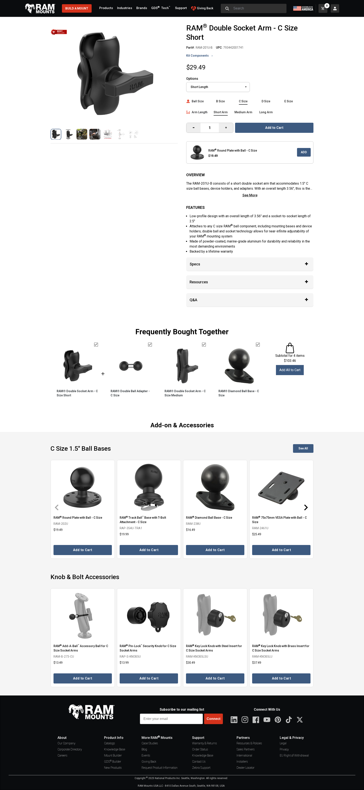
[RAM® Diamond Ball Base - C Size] (215, 487)
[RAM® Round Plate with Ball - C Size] (83, 487)
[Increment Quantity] (193, 128)
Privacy (284, 749)
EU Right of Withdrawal (294, 755)
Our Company (66, 743)
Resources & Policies (249, 743)
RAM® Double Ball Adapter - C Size (130, 393)
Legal (283, 743)
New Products (113, 767)
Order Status (200, 749)
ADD (304, 152)
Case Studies (150, 743)
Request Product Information (160, 767)
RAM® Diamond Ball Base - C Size (238, 393)
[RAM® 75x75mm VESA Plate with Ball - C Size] (281, 487)
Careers (62, 755)
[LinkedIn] (234, 719)
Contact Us (199, 761)
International (244, 755)
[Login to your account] (335, 8)
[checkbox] (96, 344)
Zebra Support (201, 767)
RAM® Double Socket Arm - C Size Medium (185, 393)
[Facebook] (256, 719)
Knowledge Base (114, 749)
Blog (144, 749)
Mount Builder (113, 755)
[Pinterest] (277, 719)
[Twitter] (299, 719)
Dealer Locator (245, 767)
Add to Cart (274, 128)
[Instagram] (245, 719)
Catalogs (109, 743)
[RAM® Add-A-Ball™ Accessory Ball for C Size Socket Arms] (83, 616)
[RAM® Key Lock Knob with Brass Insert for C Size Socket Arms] (281, 616)
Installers (242, 761)
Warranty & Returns (204, 743)
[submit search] (227, 8)
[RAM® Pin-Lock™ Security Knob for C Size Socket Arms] (149, 616)
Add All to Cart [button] (289, 370)
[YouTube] (267, 719)
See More (249, 195)
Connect (213, 719)
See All (303, 448)
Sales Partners (246, 749)
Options (192, 79)
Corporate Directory (70, 749)
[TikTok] (288, 719)
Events (146, 755)
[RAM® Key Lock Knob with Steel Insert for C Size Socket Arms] (215, 616)
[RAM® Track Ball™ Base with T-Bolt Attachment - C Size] (149, 487)
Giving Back (149, 761)
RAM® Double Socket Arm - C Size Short (77, 393)
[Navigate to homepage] (40, 8)
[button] (56, 134)
